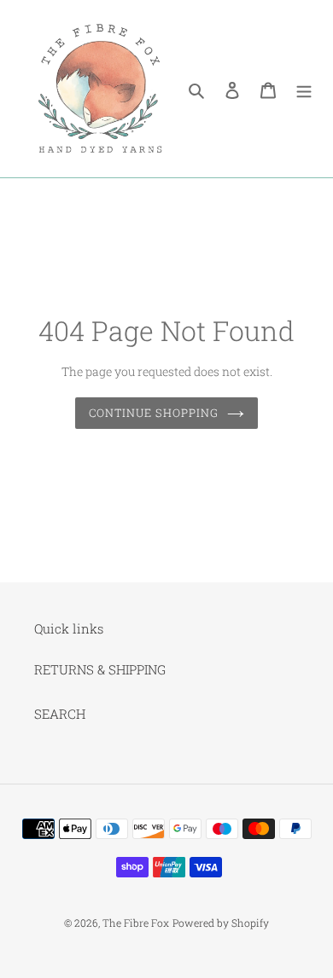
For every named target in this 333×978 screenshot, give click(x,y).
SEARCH (59, 713)
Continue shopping (154, 412)
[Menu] (304, 89)
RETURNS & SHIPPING (100, 669)
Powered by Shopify (220, 922)
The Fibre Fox (135, 922)
